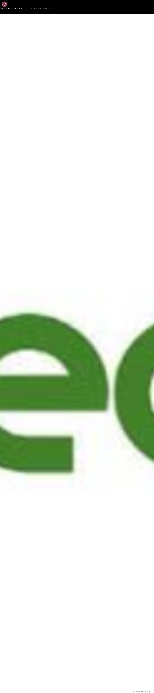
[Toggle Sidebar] (152, 5)
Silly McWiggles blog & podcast (14, 8)
